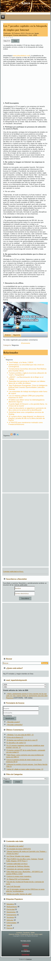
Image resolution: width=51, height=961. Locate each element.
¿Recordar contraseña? (15, 725)
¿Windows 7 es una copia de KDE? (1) (20, 735)
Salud (8, 925)
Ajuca (25, 2)
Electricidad (11, 909)
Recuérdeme (7, 716)
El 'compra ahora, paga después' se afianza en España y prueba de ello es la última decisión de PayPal (26, 418)
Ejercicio (9, 928)
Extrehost (29, 959)
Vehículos (10, 920)
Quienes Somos (14, 934)
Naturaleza (10, 904)
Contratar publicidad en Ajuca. (13, 571)
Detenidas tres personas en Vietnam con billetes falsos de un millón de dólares (26, 382)
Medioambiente (12, 907)
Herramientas (11, 912)
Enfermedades (11, 923)
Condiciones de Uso (27, 934)
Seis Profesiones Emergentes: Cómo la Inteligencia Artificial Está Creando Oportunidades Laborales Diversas (27, 387)
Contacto (19, 932)
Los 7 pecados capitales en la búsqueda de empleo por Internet (25, 28)
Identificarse (9, 718)
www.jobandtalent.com (21, 56)
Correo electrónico (20, 35)
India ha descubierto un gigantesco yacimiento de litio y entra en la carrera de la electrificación (27, 409)
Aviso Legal (38, 934)
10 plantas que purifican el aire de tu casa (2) (22, 740)
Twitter (33, 932)
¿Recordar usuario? (13, 722)
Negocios (15, 345)
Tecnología (10, 917)
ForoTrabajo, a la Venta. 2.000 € (21, 362)
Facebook (26, 932)
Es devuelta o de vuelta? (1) (16, 743)
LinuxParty (25, 944)
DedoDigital (25, 954)
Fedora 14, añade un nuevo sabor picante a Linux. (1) (25, 769)
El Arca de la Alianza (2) (15, 737)
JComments (25, 343)
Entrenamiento (11, 915)
